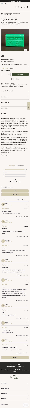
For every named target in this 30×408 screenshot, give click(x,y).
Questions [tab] (10, 187)
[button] (24, 7)
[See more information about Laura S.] (27, 340)
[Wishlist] (21, 7)
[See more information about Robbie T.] (27, 221)
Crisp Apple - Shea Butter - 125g (6, 14)
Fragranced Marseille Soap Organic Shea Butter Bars (12, 13)
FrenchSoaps (6, 404)
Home (2, 13)
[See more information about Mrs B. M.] (27, 204)
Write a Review (16, 195)
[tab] (3, 113)
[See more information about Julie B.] (27, 260)
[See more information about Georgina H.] (27, 241)
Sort (18, 200)
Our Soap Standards (5, 70)
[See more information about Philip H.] (27, 280)
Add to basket (20, 74)
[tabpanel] (15, 136)
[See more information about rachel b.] (27, 305)
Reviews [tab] (4, 187)
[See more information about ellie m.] (27, 323)
